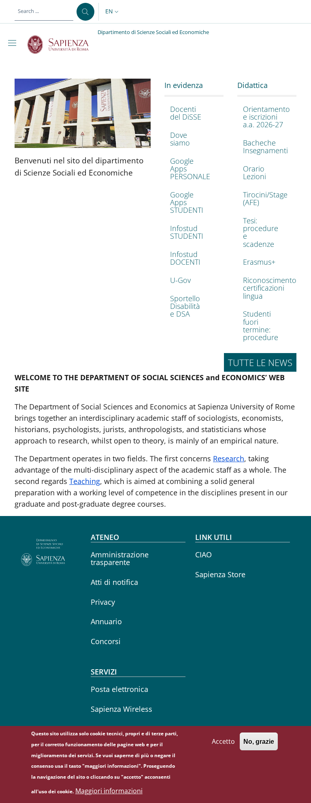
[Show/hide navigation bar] (14, 43)
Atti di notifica (114, 582)
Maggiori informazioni (109, 790)
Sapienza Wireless (121, 709)
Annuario (106, 621)
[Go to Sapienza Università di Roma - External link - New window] (63, 44)
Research (228, 458)
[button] (113, 12)
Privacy (103, 602)
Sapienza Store (220, 574)
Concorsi (106, 641)
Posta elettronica (119, 689)
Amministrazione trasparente (120, 558)
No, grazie (258, 741)
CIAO (203, 554)
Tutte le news (260, 362)
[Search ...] (85, 12)
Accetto (223, 741)
